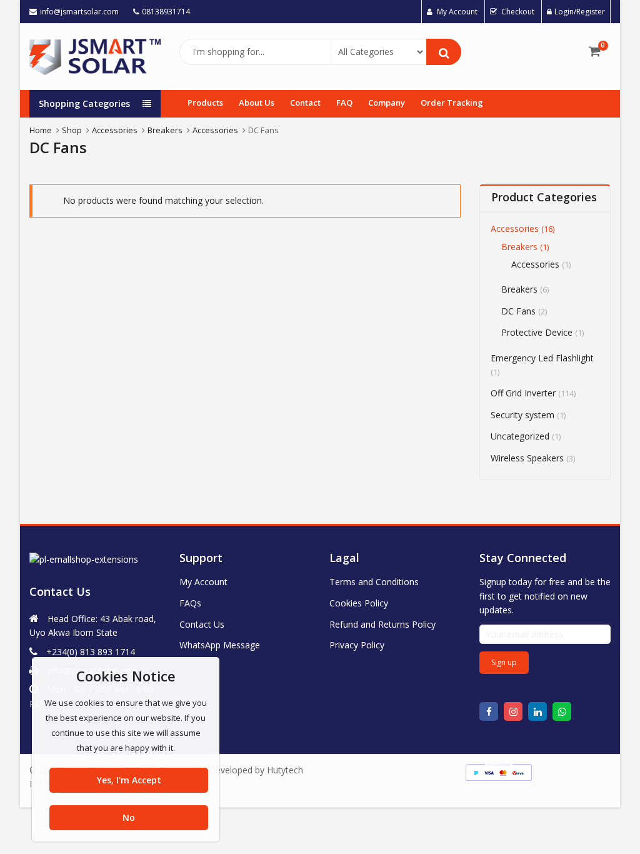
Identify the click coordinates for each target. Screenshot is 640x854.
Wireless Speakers (527, 458)
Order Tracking (452, 102)
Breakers (519, 247)
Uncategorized (520, 436)
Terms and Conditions (374, 582)
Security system (522, 415)
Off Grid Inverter (523, 393)
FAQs (190, 603)
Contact (305, 102)
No (128, 817)
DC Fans (518, 311)
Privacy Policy (356, 645)
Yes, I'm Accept (129, 780)
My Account (203, 582)
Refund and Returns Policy (382, 624)
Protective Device (536, 332)
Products (205, 102)
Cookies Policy (358, 603)
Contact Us (201, 624)
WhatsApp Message (219, 645)
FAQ (344, 102)
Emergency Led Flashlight (542, 358)
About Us (256, 102)
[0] (595, 51)
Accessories (515, 228)
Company (386, 102)
